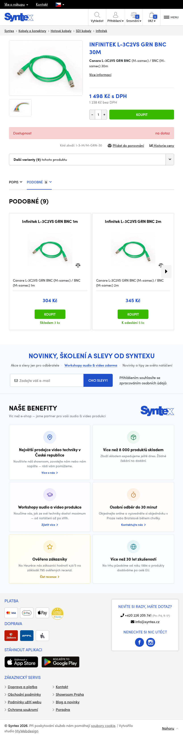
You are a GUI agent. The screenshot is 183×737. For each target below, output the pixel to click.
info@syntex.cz (147, 621)
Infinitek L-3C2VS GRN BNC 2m (133, 221)
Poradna (63, 709)
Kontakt (42, 4)
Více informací (100, 74)
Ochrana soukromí (23, 709)
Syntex (9, 30)
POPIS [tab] (14, 182)
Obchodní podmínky (24, 694)
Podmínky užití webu (24, 701)
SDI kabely (83, 30)
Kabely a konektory (32, 30)
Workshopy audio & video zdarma (90, 365)
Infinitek (101, 30)
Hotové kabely (61, 30)
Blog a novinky (67, 701)
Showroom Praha (70, 694)
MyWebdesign (26, 730)
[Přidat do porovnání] (78, 264)
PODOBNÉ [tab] (37, 182)
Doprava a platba (22, 686)
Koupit (142, 114)
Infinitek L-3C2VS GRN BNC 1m (50, 221)
